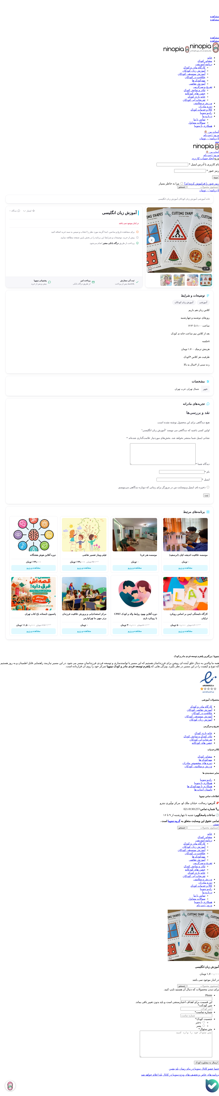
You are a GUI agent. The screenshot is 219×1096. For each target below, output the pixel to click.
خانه (207, 199)
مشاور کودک (205, 756)
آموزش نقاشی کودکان (199, 709)
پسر (198, 1025)
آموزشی (201, 199)
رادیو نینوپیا (206, 779)
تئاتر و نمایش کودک (194, 90)
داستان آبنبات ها (203, 789)
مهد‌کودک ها (198, 80)
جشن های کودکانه (195, 93)
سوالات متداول (196, 122)
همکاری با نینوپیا (203, 783)
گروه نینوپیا (174, 821)
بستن (216, 824)
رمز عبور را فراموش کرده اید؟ (201, 183)
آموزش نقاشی (197, 83)
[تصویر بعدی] (151, 240)
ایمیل (206, 479)
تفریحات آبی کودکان (194, 99)
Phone (208, 995)
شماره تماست (203, 1012)
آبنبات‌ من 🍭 (212, 152)
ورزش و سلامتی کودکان (198, 766)
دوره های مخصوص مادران (197, 763)
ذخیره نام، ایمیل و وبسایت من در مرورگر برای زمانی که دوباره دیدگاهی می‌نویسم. (161, 487)
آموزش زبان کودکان (193, 70)
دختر (198, 1022)
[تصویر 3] (179, 280)
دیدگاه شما (203, 464)
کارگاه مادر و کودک (194, 67)
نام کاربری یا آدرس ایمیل (204, 164)
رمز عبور (213, 170)
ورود (216, 177)
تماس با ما (199, 119)
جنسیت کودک (203, 1019)
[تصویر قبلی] (207, 240)
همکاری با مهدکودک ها (199, 786)
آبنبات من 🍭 (211, 131)
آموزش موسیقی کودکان (191, 73)
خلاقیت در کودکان (195, 77)
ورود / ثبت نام (204, 905)
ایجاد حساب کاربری (203, 158)
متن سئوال (205, 1029)
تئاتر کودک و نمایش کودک (198, 736)
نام (207, 471)
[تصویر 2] (192, 280)
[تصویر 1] (206, 280)
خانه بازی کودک (196, 96)
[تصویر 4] (166, 280)
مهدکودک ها (205, 759)
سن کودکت (205, 1005)
